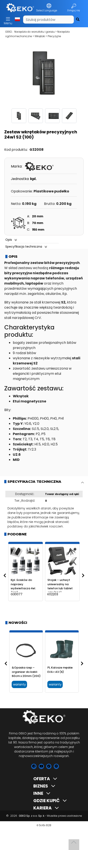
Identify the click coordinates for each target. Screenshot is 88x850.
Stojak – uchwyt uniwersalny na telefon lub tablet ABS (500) (60, 586)
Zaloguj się (74, 10)
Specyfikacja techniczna (23, 246)
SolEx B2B (45, 825)
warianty (19, 684)
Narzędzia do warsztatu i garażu (34, 32)
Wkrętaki (40, 36)
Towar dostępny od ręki (62, 494)
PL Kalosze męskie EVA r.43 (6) (60, 670)
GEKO (8, 32)
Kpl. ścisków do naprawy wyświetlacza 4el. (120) (23, 586)
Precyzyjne (54, 36)
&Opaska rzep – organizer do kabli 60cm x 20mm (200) (26, 672)
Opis (8, 240)
